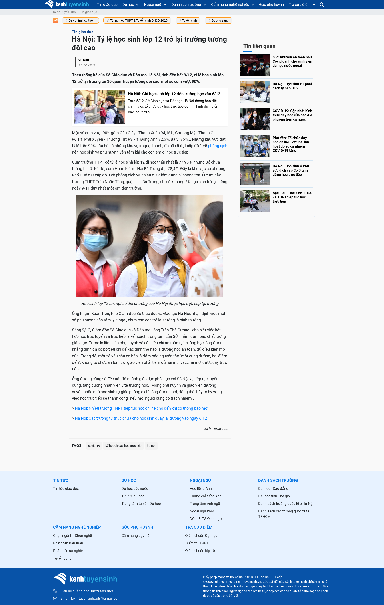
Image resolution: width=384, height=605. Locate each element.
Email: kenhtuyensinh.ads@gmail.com (90, 598)
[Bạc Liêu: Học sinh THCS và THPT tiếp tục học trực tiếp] (276, 200)
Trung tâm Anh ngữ (205, 504)
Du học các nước (135, 488)
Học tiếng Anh (201, 488)
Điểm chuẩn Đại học (201, 536)
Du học (128, 4)
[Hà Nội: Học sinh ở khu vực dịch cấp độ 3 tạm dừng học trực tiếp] (276, 173)
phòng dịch (217, 145)
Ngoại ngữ (153, 4)
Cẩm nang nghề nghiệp (230, 4)
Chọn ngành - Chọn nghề (72, 536)
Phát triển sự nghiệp (69, 551)
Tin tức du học (133, 496)
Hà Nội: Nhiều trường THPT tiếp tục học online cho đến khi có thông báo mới (141, 408)
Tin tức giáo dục (66, 488)
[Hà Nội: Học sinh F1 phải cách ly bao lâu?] (276, 91)
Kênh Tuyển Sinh (64, 12)
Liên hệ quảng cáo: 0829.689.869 (86, 591)
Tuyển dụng (62, 558)
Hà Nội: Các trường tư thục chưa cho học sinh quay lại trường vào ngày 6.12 (141, 418)
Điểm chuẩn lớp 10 (200, 551)
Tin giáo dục (107, 4)
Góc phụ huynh (271, 4)
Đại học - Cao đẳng (273, 488)
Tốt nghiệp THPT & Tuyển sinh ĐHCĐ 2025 (139, 20)
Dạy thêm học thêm (82, 20)
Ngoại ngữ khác (202, 511)
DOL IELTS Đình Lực (206, 519)
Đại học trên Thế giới (274, 496)
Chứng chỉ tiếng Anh (206, 496)
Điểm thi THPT (196, 543)
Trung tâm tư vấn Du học (141, 504)
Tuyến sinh (189, 20)
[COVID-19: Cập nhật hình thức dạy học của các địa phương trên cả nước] (276, 117)
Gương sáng (220, 20)
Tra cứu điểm (300, 4)
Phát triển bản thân (68, 543)
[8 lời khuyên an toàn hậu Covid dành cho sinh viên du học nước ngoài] (276, 65)
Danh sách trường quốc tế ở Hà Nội (285, 504)
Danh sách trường (186, 4)
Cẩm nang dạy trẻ (135, 536)
